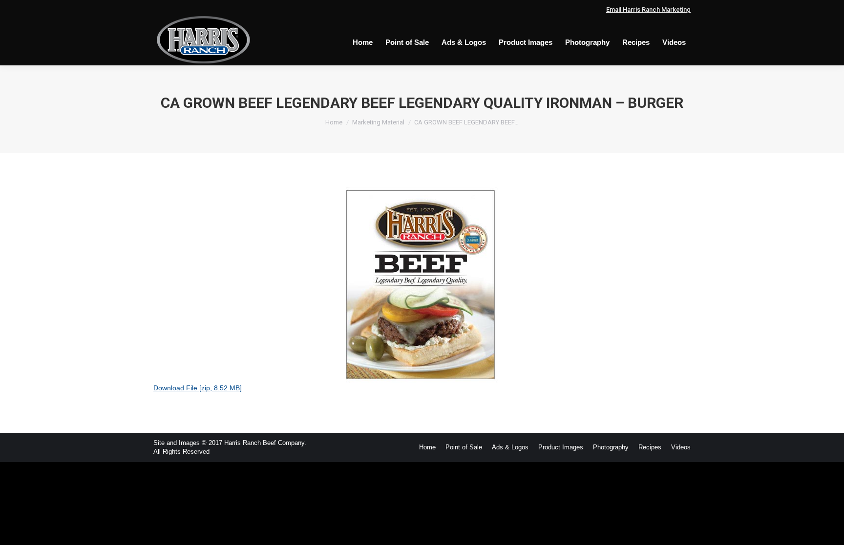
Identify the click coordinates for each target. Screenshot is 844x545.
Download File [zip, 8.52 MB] (197, 388)
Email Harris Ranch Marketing (648, 9)
